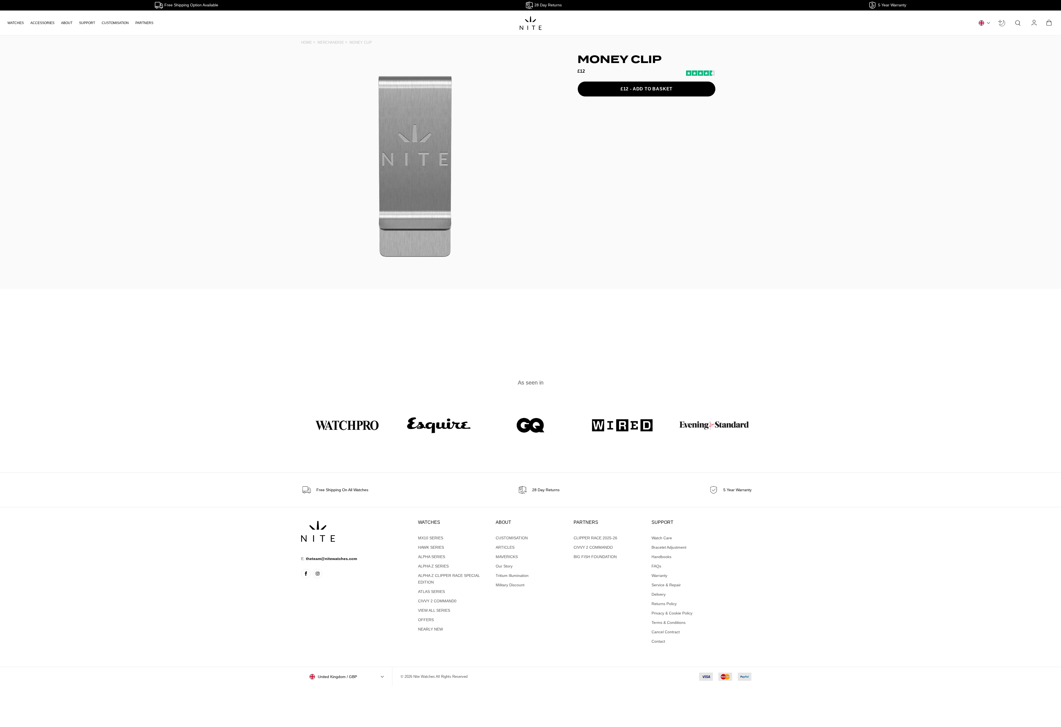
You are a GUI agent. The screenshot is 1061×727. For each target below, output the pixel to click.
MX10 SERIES (430, 538)
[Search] (1018, 23)
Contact (658, 641)
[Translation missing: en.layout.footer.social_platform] (306, 573)
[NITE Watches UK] (531, 23)
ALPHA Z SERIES (433, 566)
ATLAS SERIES (431, 591)
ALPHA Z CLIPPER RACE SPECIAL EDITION (449, 578)
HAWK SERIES (431, 547)
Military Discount (510, 585)
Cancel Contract (666, 632)
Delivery (659, 594)
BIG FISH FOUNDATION (595, 557)
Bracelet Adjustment (669, 547)
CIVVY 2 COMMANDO (593, 547)
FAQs (656, 566)
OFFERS (426, 620)
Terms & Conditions (669, 622)
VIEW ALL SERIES (434, 610)
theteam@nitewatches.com (331, 558)
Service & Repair (666, 585)
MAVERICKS (507, 557)
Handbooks (661, 557)
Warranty (659, 575)
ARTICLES (505, 547)
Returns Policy (664, 604)
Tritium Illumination (512, 575)
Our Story (504, 566)
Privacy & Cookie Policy (672, 613)
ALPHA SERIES (431, 557)
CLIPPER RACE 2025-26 (595, 538)
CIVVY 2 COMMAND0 (437, 601)
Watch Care (662, 538)
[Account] (1034, 23)
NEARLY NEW (430, 629)
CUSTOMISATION (115, 23)
